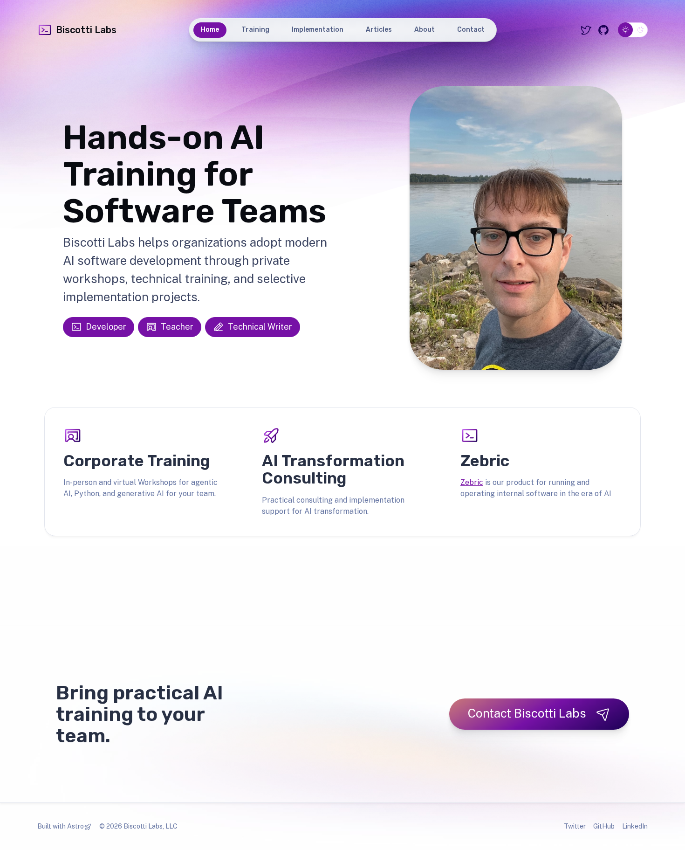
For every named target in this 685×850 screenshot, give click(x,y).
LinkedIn (635, 826)
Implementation (317, 30)
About (424, 30)
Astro (75, 826)
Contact (471, 30)
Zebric (471, 482)
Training (255, 30)
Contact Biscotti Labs (527, 713)
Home (210, 30)
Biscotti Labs (86, 29)
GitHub (604, 826)
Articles (379, 30)
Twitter (575, 826)
